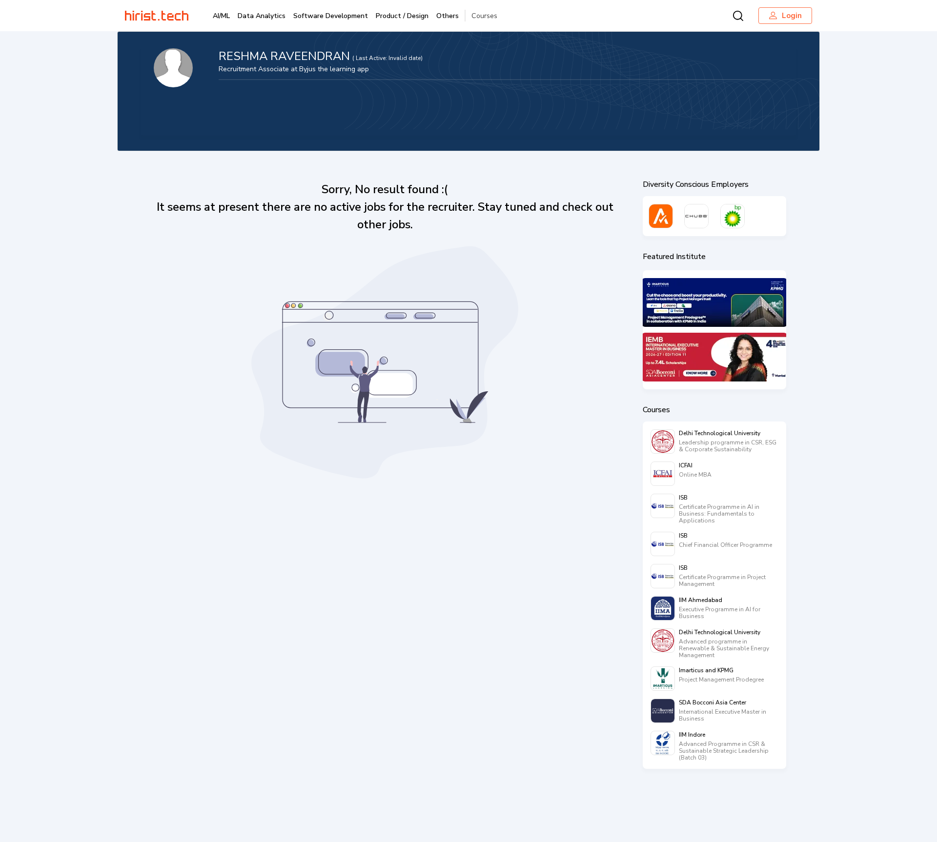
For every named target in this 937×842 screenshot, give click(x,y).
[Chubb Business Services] (696, 216)
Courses (484, 15)
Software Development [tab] (330, 15)
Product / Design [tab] (402, 15)
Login (792, 15)
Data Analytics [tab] (261, 15)
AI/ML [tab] (221, 15)
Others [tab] (447, 15)
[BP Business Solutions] (732, 216)
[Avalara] (661, 216)
